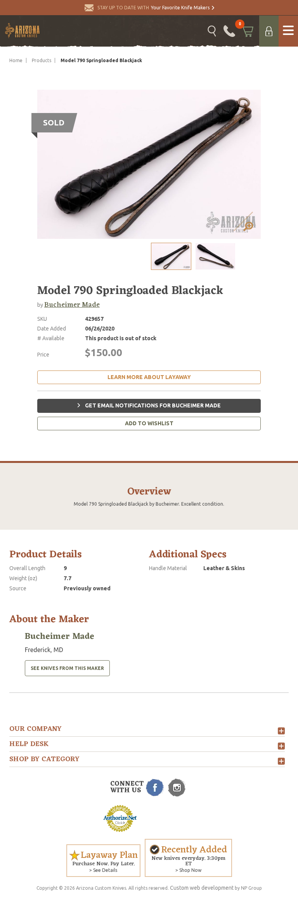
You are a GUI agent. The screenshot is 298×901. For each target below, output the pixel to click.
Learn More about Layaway (149, 377)
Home (16, 60)
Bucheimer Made (72, 305)
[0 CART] (247, 31)
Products (41, 60)
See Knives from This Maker (67, 668)
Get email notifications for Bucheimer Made (152, 405)
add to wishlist (149, 423)
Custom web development (202, 888)
